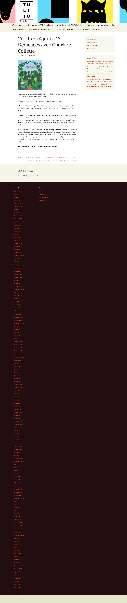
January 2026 (18, 210)
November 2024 (18, 249)
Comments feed (43, 197)
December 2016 (18, 526)
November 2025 (18, 216)
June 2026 (17, 197)
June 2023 (17, 299)
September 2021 (19, 357)
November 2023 (18, 283)
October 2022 (18, 320)
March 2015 (17, 587)
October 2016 (18, 532)
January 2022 (18, 345)
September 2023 (19, 289)
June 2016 (17, 544)
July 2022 (16, 326)
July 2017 (16, 504)
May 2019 (16, 437)
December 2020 (18, 378)
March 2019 (17, 443)
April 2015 (17, 584)
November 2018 (18, 455)
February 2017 (18, 520)
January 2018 (18, 486)
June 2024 (17, 265)
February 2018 (18, 483)
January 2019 (18, 449)
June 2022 (17, 329)
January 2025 (18, 243)
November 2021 (18, 351)
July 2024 (16, 262)
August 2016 (17, 538)
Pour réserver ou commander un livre (40, 29)
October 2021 (18, 354)
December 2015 (18, 563)
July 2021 (16, 363)
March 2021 (17, 375)
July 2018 (16, 467)
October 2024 (18, 253)
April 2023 (17, 305)
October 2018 (18, 458)
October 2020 (18, 385)
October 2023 (18, 286)
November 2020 (18, 381)
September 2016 (19, 535)
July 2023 (16, 295)
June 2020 (17, 397)
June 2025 (17, 231)
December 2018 (18, 452)
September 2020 (19, 388)
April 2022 (17, 335)
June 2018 (17, 470)
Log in (40, 191)
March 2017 (17, 517)
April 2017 (17, 513)
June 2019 (17, 434)
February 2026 (18, 206)
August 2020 (17, 391)
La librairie (90, 25)
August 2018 (17, 464)
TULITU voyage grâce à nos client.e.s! (88, 29)
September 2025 (19, 222)
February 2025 (18, 240)
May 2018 (16, 474)
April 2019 (17, 440)
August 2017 (17, 501)
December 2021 (18, 348)
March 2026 (17, 203)
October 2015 (18, 569)
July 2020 (16, 394)
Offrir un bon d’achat (18, 29)
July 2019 (16, 431)
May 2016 (16, 547)
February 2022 (18, 342)
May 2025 (16, 234)
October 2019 (18, 421)
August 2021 (17, 360)
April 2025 (17, 237)
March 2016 (17, 553)
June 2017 (17, 507)
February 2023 (18, 311)
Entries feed (42, 194)
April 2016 (17, 550)
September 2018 (19, 461)
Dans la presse (91, 46)
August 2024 (17, 259)
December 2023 (18, 280)
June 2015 (17, 578)
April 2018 (17, 477)
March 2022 (17, 338)
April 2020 (17, 403)
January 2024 (18, 277)
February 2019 (18, 446)
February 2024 (18, 274)
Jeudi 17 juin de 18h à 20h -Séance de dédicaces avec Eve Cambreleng (49, 160)
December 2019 (18, 415)
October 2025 (18, 219)
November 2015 (18, 566)
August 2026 (17, 191)
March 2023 (17, 308)
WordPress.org (43, 200)
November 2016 (18, 529)
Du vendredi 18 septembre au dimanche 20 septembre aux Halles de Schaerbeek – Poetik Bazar (100, 74)
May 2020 (16, 400)
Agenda (32, 56)
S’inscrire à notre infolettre (64, 29)
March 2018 (17, 480)
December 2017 (18, 489)
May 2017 (16, 510)
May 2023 (16, 302)
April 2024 (17, 271)
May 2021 (16, 369)
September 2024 (19, 256)
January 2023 (18, 314)
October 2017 (18, 495)
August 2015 (17, 572)
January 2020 (18, 412)
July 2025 (16, 228)
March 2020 (17, 406)
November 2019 (18, 418)
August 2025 (17, 225)
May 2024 (16, 268)
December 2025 (18, 213)
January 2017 (18, 523)
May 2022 (16, 332)
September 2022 (19, 323)
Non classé (90, 49)
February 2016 (18, 556)
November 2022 (18, 317)
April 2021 (17, 372)
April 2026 (17, 200)
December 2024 (18, 246)
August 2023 (17, 292)
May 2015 (16, 581)
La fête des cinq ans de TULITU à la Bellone (39, 25)
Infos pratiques (16, 25)
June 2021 (17, 366)
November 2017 (18, 492)
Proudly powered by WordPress (21, 599)
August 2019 (17, 428)
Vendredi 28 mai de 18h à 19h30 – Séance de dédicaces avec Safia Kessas (47, 157)
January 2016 (18, 560)
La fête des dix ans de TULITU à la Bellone (70, 25)
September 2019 (19, 424)
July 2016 (16, 541)
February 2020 (18, 409)
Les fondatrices (103, 25)
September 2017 (19, 498)
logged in (29, 176)
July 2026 (16, 194)
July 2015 (16, 575)
